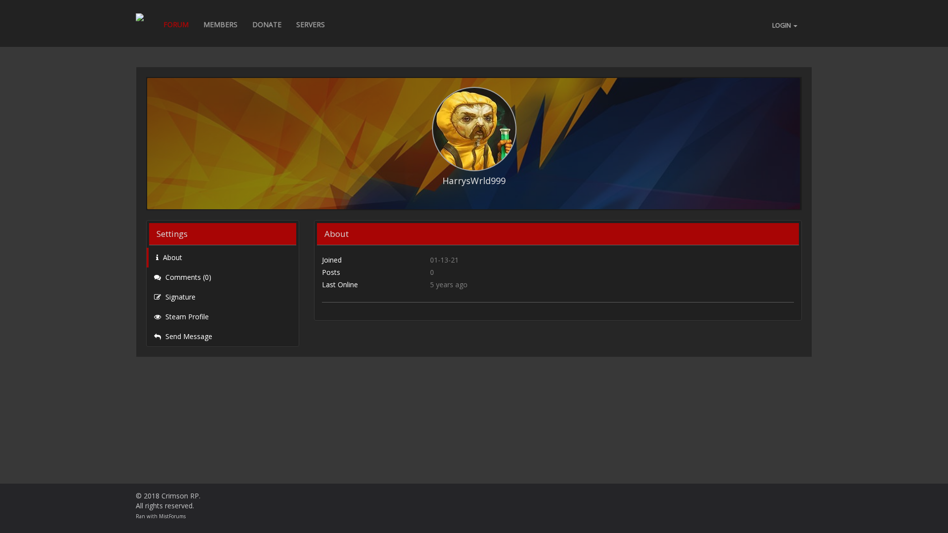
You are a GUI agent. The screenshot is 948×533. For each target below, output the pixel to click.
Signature (179, 297)
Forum (176, 24)
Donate (266, 24)
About (171, 257)
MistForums (172, 516)
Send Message (187, 336)
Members (220, 24)
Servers (310, 24)
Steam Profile (186, 316)
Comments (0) (187, 277)
